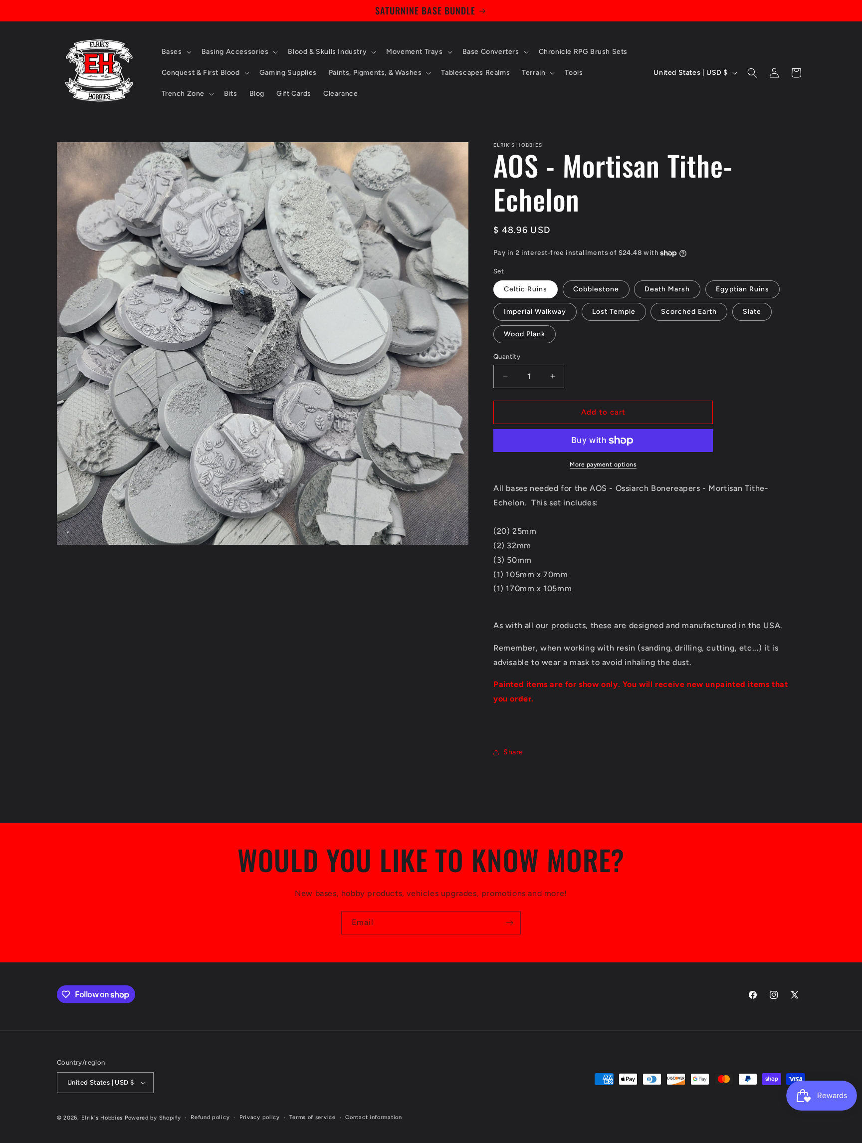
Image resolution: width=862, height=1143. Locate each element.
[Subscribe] (509, 922)
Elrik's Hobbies (102, 1118)
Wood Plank (524, 334)
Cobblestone (596, 289)
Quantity (506, 356)
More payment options (603, 464)
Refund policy (210, 1117)
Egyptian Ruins (742, 289)
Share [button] (513, 752)
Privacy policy (259, 1117)
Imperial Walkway (535, 311)
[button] (176, 51)
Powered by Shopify (153, 1118)
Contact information (373, 1117)
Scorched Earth (689, 311)
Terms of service (312, 1117)
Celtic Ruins (525, 289)
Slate (752, 311)
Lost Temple (614, 311)
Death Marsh (667, 289)
